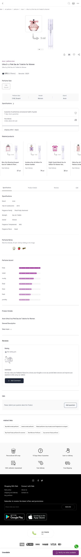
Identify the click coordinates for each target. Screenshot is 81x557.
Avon (22, 9)
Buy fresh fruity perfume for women (15, 433)
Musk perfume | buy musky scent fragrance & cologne (52, 426)
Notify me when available (67, 553)
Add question (70, 405)
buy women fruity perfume (50, 433)
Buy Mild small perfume (12, 426)
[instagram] (33, 480)
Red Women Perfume (34, 433)
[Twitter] (42, 480)
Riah (1, 9)
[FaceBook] (38, 480)
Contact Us (24, 493)
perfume (16, 9)
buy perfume (8, 495)
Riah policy (7, 490)
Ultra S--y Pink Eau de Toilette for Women (37, 9)
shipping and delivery (11, 493)
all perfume (8, 9)
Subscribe (68, 507)
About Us (24, 490)
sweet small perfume (27, 426)
